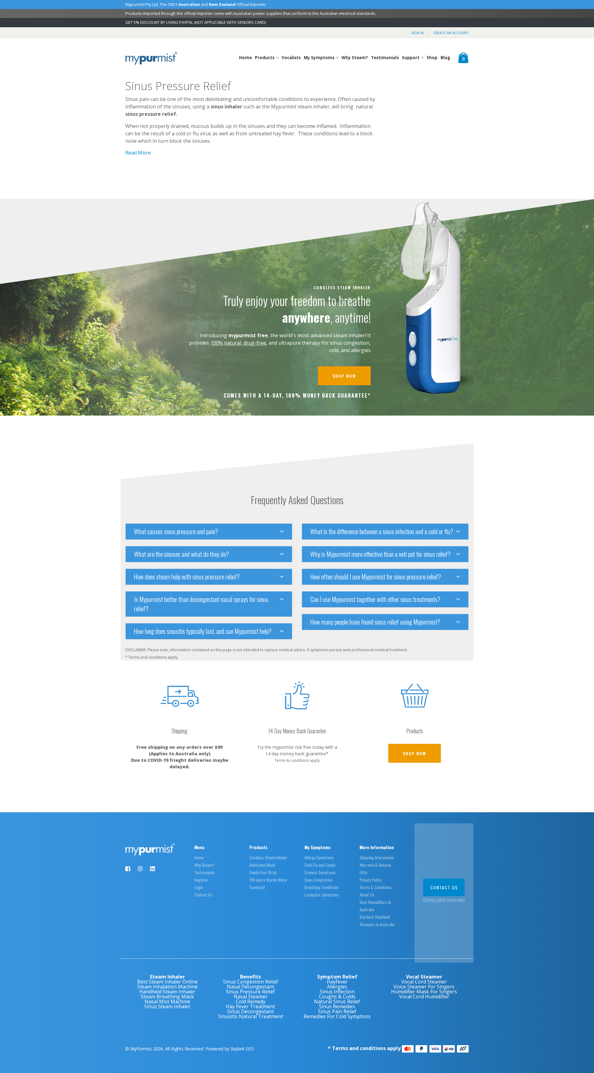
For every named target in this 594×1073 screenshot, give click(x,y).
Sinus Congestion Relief (250, 981)
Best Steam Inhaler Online (167, 981)
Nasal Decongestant (250, 986)
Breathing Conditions (321, 887)
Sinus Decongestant (250, 1011)
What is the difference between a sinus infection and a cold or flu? (381, 531)
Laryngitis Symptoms (321, 894)
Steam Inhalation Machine (167, 986)
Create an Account (451, 32)
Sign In (417, 32)
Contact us (444, 887)
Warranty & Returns (375, 864)
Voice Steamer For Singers (424, 986)
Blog (445, 57)
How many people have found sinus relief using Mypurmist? (375, 621)
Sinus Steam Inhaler (167, 1006)
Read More (138, 152)
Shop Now (344, 376)
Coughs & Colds (337, 996)
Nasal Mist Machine (167, 1001)
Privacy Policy (370, 879)
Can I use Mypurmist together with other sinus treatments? (375, 599)
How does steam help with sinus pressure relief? (186, 576)
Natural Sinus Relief (337, 1001)
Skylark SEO (242, 1049)
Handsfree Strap (263, 872)
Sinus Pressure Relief (250, 991)
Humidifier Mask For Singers (424, 991)
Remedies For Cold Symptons (337, 1016)
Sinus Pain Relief (337, 1011)
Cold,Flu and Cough (319, 864)
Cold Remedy (250, 1001)
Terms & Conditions (375, 887)
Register (201, 879)
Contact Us (203, 894)
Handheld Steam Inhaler (167, 991)
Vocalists (291, 57)
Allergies (337, 986)
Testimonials (385, 57)
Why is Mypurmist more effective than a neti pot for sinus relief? (380, 554)
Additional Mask (262, 864)
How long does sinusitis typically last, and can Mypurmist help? (202, 631)
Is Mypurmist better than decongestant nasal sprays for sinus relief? (201, 604)
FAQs (363, 872)
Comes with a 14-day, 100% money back (297, 396)
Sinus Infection (337, 991)
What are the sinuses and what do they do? (181, 554)
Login (198, 887)
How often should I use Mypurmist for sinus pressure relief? (375, 576)
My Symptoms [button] (319, 57)
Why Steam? (355, 57)
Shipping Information (376, 857)
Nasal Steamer (251, 996)
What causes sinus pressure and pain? (176, 531)
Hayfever (337, 981)
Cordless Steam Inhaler (342, 287)
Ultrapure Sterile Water (268, 879)
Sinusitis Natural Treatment (250, 1016)
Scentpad (257, 887)
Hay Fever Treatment (250, 1006)
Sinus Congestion (318, 879)
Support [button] (411, 57)
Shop (432, 57)
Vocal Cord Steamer (424, 981)
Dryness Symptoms (320, 872)
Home (245, 57)
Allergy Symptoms (319, 857)
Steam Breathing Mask (167, 996)
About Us (366, 894)
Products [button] (265, 57)
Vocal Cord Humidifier (424, 996)
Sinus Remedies (337, 1006)
